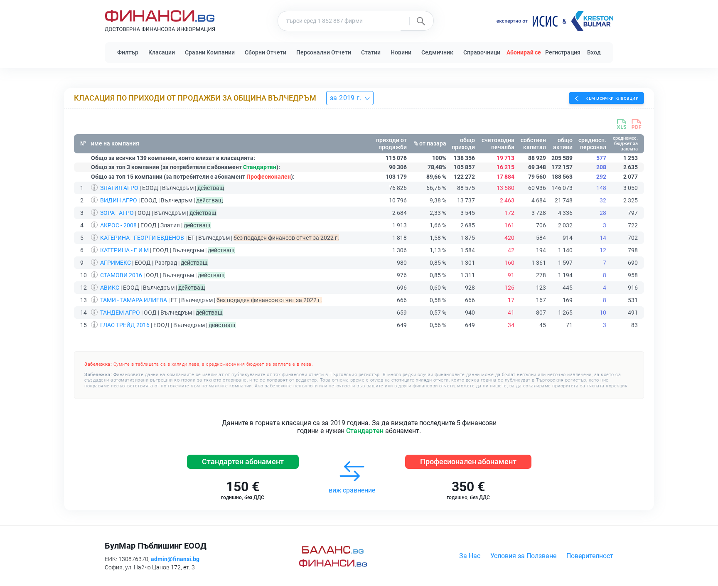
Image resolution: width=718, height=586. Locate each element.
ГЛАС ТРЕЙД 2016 (125, 325)
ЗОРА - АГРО (117, 212)
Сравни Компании (210, 52)
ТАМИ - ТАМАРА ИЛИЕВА (133, 300)
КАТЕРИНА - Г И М (124, 250)
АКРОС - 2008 (118, 225)
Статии (371, 52)
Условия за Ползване (523, 556)
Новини (401, 52)
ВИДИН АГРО (118, 200)
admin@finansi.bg (175, 559)
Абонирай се (524, 52)
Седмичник (437, 52)
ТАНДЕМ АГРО (120, 312)
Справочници (481, 52)
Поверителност (589, 556)
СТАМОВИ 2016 (121, 275)
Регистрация (562, 52)
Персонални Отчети (323, 52)
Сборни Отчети (265, 52)
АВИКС (109, 287)
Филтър (127, 52)
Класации (161, 52)
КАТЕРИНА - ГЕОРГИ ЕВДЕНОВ (142, 237)
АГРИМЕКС (115, 262)
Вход (594, 52)
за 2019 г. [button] (346, 98)
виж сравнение (352, 490)
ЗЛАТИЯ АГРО (119, 188)
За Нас (469, 556)
